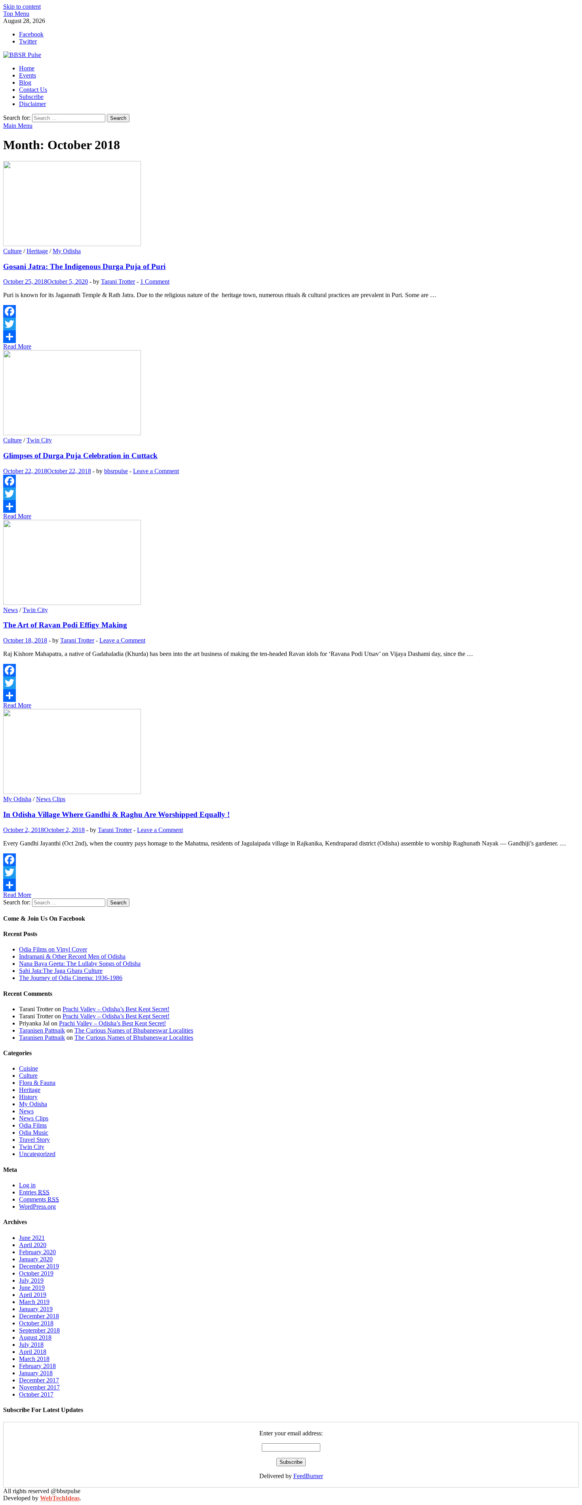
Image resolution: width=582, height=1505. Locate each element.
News (10, 610)
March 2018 (34, 1358)
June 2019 (32, 1287)
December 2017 (39, 1380)
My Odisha (67, 251)
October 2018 (36, 1323)
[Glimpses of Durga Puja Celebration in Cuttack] (291, 393)
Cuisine (28, 1068)
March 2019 (34, 1301)
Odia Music (33, 1132)
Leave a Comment (156, 471)
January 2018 (36, 1373)
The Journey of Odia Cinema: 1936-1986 (70, 977)
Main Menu (17, 125)
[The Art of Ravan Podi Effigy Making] (291, 563)
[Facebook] (291, 311)
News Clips (50, 799)
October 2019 (36, 1273)
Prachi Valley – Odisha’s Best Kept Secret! (116, 1009)
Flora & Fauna (37, 1082)
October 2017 (36, 1394)
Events (27, 75)
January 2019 (36, 1309)
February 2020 (37, 1252)
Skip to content (22, 6)
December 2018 (39, 1316)
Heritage (37, 251)
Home (26, 68)
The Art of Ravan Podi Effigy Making (65, 625)
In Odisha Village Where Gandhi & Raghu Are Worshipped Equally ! (116, 814)
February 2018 (37, 1366)
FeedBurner (308, 1476)
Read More (17, 346)
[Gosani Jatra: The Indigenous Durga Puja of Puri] (291, 204)
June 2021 (32, 1237)
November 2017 (39, 1387)
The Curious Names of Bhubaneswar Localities (133, 1030)
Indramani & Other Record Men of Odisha (72, 956)
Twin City (39, 440)
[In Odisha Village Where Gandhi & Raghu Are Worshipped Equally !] (291, 752)
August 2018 (35, 1337)
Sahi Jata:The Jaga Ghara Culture (61, 970)
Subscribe (31, 96)
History (28, 1097)
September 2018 (39, 1330)
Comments (39, 1199)
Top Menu (16, 13)
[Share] (291, 336)
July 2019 (31, 1280)
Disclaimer (32, 103)
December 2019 (39, 1266)
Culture (12, 251)
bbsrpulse (116, 471)
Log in (27, 1185)
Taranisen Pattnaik (42, 1030)
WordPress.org (37, 1206)
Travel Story (34, 1139)
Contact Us (33, 89)
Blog (25, 82)
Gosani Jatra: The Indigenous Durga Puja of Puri (84, 266)
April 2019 (32, 1294)
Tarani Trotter (118, 281)
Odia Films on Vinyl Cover (53, 949)
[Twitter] (291, 324)
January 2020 (36, 1259)
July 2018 (31, 1344)
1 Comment (154, 281)
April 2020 (32, 1245)
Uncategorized (37, 1154)
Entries (34, 1192)
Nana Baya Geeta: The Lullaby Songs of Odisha (80, 963)
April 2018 (32, 1351)
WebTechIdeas (60, 1498)
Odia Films (33, 1125)
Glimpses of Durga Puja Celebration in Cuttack (80, 455)
